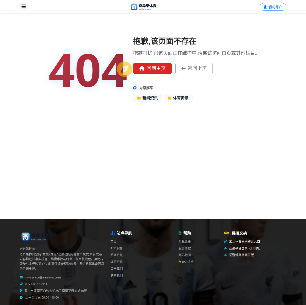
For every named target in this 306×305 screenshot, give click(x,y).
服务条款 (185, 248)
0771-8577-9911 (36, 284)
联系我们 (116, 275)
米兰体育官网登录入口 (244, 241)
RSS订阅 (188, 262)
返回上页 (197, 68)
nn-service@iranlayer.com (43, 277)
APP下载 (116, 248)
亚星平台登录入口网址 (244, 248)
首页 (113, 241)
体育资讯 (180, 97)
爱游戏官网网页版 (241, 255)
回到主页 (156, 68)
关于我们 (116, 268)
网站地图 (185, 255)
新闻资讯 (150, 97)
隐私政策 (185, 241)
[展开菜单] (24, 6)
